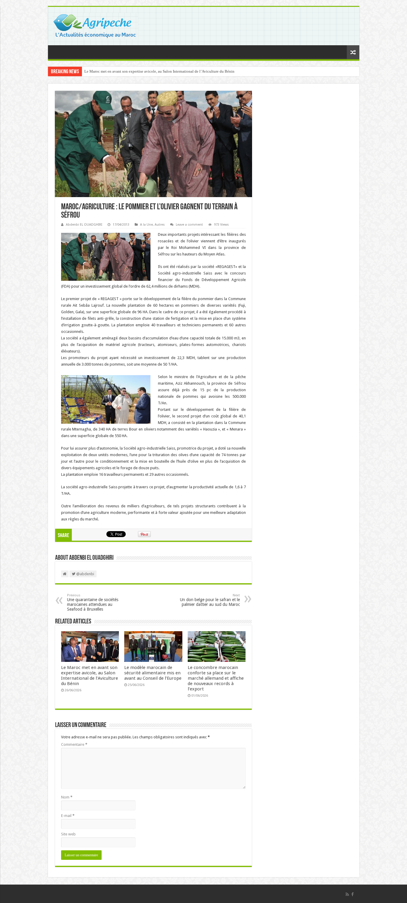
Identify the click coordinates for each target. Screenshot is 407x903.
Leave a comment (189, 225)
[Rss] (347, 894)
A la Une (146, 225)
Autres (160, 225)
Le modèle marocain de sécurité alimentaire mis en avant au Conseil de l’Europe (152, 673)
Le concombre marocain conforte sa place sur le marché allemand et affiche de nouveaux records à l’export (216, 678)
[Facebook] (352, 894)
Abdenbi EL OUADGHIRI (84, 225)
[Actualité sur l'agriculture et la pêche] (95, 25)
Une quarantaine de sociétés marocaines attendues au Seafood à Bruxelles (92, 602)
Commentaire (74, 744)
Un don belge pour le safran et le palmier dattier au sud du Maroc (210, 600)
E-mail (67, 815)
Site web (68, 834)
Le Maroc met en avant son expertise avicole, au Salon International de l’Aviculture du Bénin (159, 71)
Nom (66, 797)
